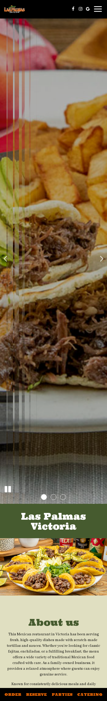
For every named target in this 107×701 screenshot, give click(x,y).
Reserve (36, 694)
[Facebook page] (73, 9)
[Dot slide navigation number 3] (63, 497)
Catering (90, 694)
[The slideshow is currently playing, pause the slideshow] (8, 489)
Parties (62, 694)
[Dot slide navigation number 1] (44, 497)
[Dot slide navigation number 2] (53, 497)
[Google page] (87, 9)
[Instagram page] (80, 9)
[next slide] (102, 258)
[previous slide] (5, 258)
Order (12, 694)
